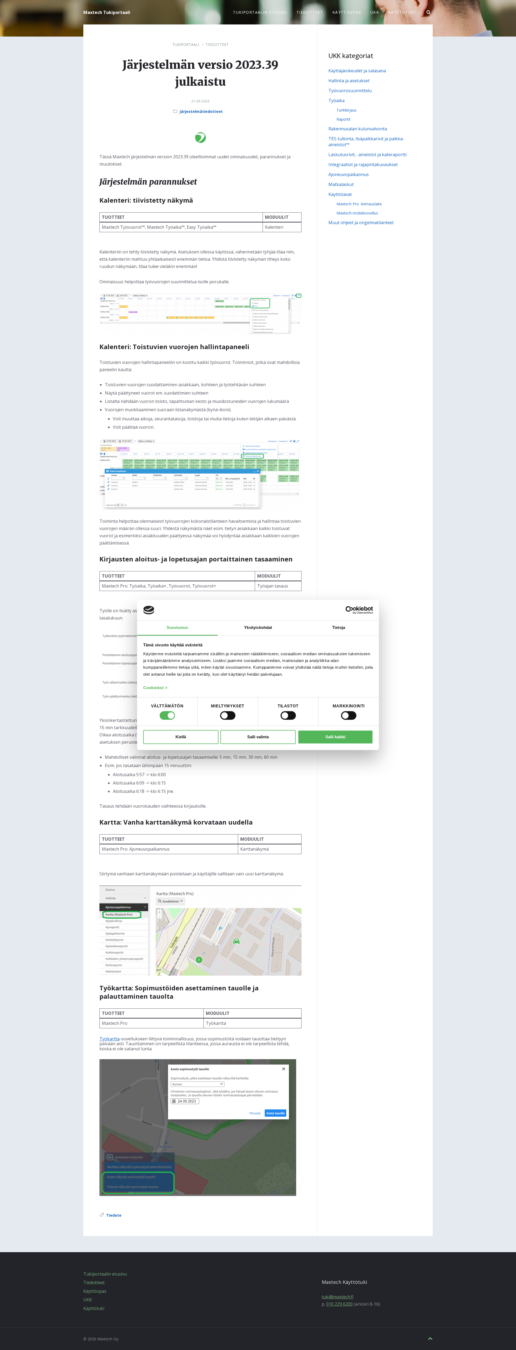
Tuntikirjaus (346, 110)
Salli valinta (258, 737)
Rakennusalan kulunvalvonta (357, 129)
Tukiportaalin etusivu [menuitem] (260, 12)
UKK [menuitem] (374, 12)
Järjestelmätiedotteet (201, 111)
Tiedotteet (217, 44)
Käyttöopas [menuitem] (346, 12)
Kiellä (180, 737)
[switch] (227, 715)
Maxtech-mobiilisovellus (357, 213)
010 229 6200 (339, 1304)
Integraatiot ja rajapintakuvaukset (363, 164)
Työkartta (109, 1039)
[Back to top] (430, 1338)
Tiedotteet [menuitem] (309, 12)
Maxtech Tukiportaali (106, 12)
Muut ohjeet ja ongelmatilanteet (361, 222)
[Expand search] (429, 12)
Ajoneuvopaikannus (348, 174)
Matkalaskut (341, 184)
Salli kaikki (335, 737)
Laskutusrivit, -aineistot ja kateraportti (367, 154)
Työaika (336, 100)
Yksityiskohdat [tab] (258, 627)
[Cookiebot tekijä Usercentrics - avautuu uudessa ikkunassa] (349, 610)
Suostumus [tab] (177, 627)
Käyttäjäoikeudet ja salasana (357, 71)
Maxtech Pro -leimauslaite (359, 203)
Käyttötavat (340, 194)
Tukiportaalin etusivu (105, 1274)
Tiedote (113, 1215)
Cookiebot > (155, 688)
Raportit (343, 119)
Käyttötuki (93, 1308)
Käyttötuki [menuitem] (401, 12)
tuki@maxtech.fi (337, 1297)
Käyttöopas (94, 1291)
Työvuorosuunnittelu (350, 91)
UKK (87, 1300)
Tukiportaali (185, 44)
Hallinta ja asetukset (349, 81)
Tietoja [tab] (338, 627)
